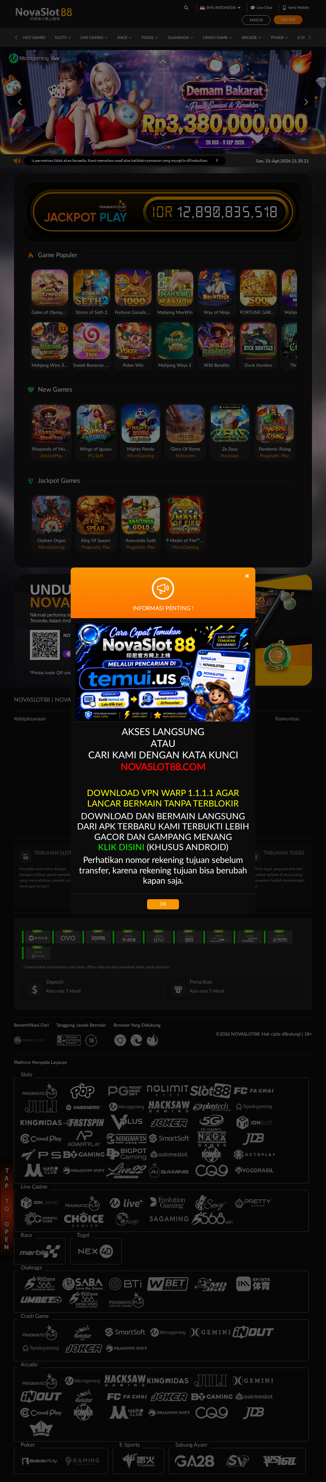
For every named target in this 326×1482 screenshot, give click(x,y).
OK (163, 904)
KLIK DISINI (121, 847)
